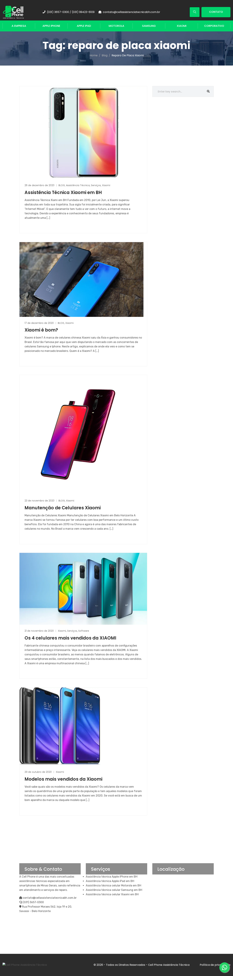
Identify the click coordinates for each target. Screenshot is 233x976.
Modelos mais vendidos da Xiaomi (63, 779)
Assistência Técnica (78, 185)
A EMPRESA (19, 26)
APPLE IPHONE (51, 26)
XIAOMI (181, 26)
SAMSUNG (149, 26)
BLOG (62, 185)
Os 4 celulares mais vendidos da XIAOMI (70, 638)
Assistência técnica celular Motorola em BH (113, 885)
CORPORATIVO (214, 26)
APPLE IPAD (84, 26)
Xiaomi (106, 185)
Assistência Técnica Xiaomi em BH (63, 192)
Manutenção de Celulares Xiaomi (63, 508)
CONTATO (216, 12)
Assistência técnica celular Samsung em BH (114, 890)
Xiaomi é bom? (41, 330)
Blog (104, 55)
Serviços (96, 185)
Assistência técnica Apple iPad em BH (110, 881)
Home (94, 55)
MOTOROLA (116, 26)
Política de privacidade (215, 965)
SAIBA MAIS (32, 225)
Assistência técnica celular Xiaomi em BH (112, 894)
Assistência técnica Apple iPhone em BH (111, 876)
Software (83, 631)
